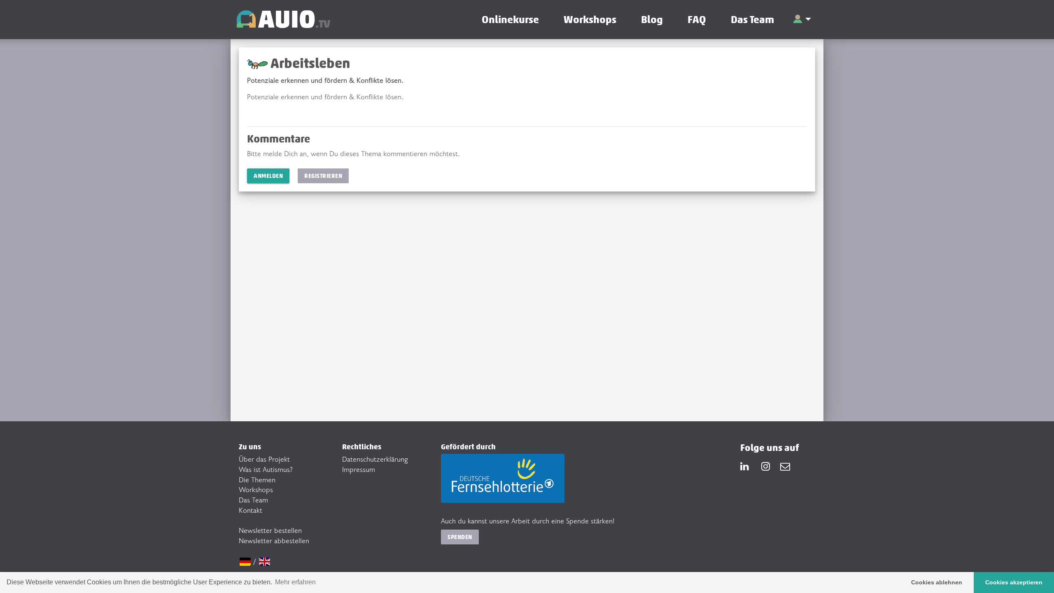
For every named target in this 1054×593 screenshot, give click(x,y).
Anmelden (268, 175)
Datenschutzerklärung (375, 458)
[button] (802, 19)
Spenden (460, 536)
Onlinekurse (510, 19)
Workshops (590, 19)
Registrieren (323, 175)
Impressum (358, 469)
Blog (652, 19)
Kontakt (250, 509)
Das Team (752, 19)
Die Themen (257, 479)
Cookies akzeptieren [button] (1013, 582)
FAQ (697, 19)
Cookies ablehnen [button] (936, 582)
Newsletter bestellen (270, 530)
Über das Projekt (264, 458)
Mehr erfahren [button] (295, 582)
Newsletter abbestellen (274, 540)
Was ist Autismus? (266, 469)
